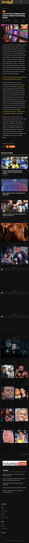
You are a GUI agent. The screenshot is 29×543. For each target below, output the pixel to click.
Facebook (12, 146)
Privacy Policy (4, 528)
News (2, 506)
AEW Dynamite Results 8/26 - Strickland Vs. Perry (20, 382)
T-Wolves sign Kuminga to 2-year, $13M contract (14, 487)
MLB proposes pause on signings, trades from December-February (13, 475)
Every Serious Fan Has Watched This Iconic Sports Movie (7, 382)
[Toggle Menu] (21, 2)
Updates (12, 143)
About (2, 524)
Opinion (2, 515)
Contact (3, 526)
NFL (6, 8)
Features (3, 513)
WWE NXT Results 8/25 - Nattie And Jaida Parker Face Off (7, 425)
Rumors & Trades (5, 517)
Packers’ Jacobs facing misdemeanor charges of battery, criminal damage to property (13, 172)
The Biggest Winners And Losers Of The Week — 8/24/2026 (21, 447)
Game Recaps (4, 510)
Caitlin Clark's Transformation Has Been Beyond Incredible (21, 404)
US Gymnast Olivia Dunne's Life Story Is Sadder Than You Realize (21, 425)
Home (4, 8)
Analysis (3, 508)
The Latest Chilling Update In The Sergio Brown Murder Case (7, 404)
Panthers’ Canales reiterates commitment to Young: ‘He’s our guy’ (13, 491)
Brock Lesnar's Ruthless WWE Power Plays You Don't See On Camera (6, 448)
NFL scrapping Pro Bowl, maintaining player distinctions (13, 484)
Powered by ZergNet (24, 454)
